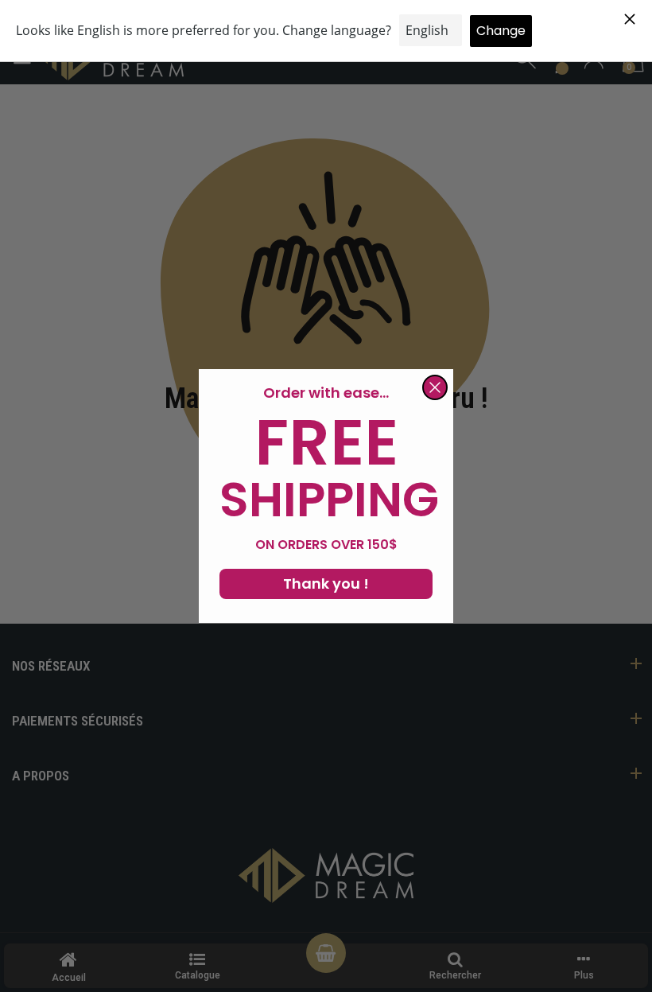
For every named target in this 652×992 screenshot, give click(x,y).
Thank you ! (326, 583)
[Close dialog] (435, 387)
